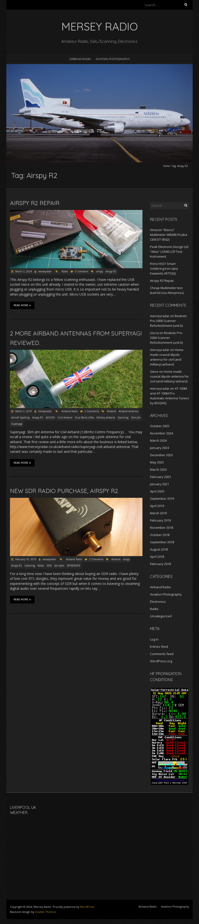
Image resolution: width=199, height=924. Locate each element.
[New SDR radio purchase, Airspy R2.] (76, 500)
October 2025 (159, 426)
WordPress (87, 907)
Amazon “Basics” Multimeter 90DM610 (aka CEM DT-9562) (168, 235)
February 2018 (160, 564)
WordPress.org (161, 661)
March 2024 (158, 440)
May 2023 (157, 462)
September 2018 (162, 542)
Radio (65, 271)
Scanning (123, 417)
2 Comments (92, 411)
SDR (49, 565)
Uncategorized (161, 616)
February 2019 (160, 520)
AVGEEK (50, 417)
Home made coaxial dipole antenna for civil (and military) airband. (169, 376)
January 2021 (159, 484)
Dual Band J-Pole (84, 417)
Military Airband (106, 417)
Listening (30, 565)
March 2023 (158, 469)
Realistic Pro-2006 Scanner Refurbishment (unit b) (168, 321)
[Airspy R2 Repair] (76, 212)
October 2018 (159, 535)
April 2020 (157, 491)
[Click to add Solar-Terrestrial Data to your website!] (169, 690)
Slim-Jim (136, 417)
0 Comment (81, 271)
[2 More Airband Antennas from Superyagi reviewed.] (76, 352)
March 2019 (158, 513)
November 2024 (161, 433)
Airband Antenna (128, 411)
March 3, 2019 (23, 411)
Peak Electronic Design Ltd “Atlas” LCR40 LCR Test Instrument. (169, 252)
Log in (154, 639)
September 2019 (162, 498)
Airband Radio (80, 59)
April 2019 (157, 506)
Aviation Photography (113, 59)
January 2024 (159, 448)
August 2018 (159, 549)
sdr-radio (59, 565)
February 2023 (160, 477)
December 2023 (161, 455)
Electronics (158, 601)
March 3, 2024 (23, 271)
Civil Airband (65, 417)
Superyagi (16, 423)
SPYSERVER (73, 565)
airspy (99, 271)
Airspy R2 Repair (34, 203)
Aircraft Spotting (20, 417)
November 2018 (161, 527)
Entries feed (159, 646)
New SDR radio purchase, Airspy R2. (64, 490)
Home (166, 166)
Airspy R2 (111, 271)
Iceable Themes (45, 912)
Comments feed (162, 654)
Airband (111, 411)
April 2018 (157, 556)
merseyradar (45, 271)
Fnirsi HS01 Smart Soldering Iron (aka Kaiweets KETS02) (164, 268)
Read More (21, 305)
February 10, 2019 (25, 559)
